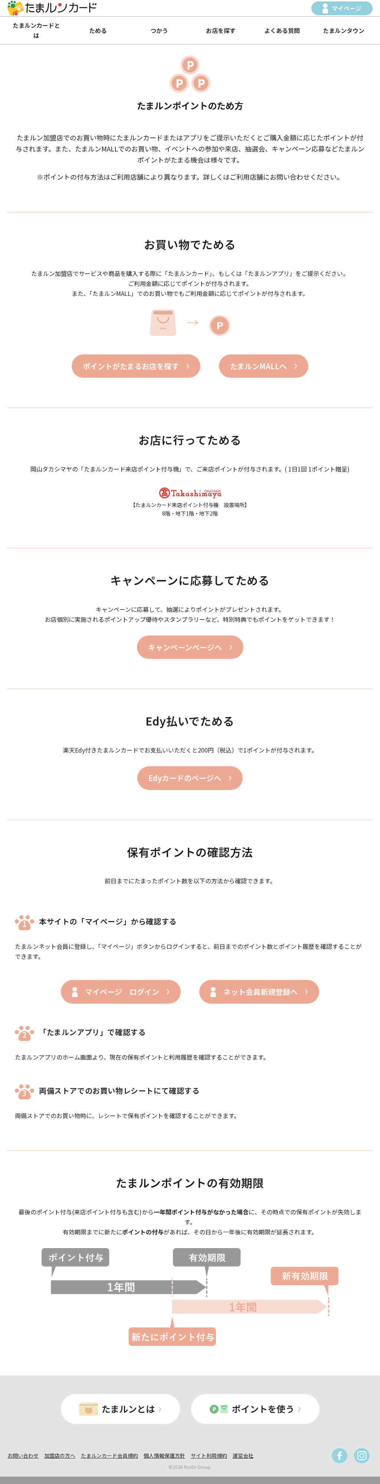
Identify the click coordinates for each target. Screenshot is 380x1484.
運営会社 (243, 1455)
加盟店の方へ (59, 1455)
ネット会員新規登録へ (260, 991)
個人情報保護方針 (164, 1455)
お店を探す (221, 30)
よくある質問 (282, 30)
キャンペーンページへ (185, 647)
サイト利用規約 (209, 1455)
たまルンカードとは (36, 30)
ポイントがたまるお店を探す (131, 366)
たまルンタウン (343, 30)
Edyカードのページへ (184, 778)
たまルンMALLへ (258, 366)
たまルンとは (128, 1408)
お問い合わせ (23, 1455)
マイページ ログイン (122, 991)
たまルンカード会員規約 (109, 1455)
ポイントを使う (263, 1408)
